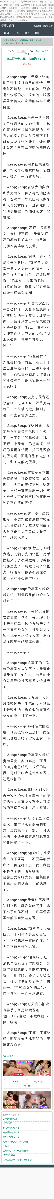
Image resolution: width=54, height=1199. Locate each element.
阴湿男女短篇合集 (11, 1128)
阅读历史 (37, 25)
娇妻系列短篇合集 (11, 1132)
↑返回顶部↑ (9, 1055)
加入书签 (27, 63)
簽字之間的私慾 (10, 1119)
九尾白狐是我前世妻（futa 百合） (18, 1160)
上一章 (15, 1081)
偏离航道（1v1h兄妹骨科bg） (16, 1150)
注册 (50, 25)
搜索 (37, 33)
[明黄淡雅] (21, 51)
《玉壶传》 (8, 1123)
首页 (5, 40)
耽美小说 (14, 40)
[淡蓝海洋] (18, 51)
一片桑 (6, 1146)
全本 (27, 33)
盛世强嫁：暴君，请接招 (31, 40)
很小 (38, 51)
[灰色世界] (24, 51)
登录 (45, 25)
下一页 (27, 1086)
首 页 (6, 33)
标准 (44, 51)
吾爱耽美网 (7, 25)
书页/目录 (38, 1081)
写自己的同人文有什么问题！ (16, 1141)
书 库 (16, 33)
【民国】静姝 (9, 1155)
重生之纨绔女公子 (11, 1137)
